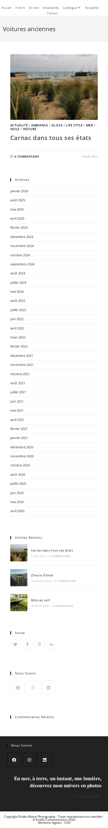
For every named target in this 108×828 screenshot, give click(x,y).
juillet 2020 (18, 483)
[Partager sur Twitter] (15, 645)
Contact (52, 13)
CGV (67, 822)
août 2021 (17, 383)
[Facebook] (18, 688)
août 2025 (17, 200)
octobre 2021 (20, 374)
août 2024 (17, 273)
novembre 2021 (22, 364)
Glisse (57, 125)
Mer (89, 125)
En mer (34, 8)
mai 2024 (17, 291)
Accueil (7, 8)
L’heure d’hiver (42, 575)
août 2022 (17, 300)
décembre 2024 (21, 236)
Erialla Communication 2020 (55, 819)
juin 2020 (17, 493)
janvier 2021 (19, 437)
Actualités (92, 8)
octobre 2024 (20, 255)
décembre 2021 (21, 355)
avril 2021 (17, 419)
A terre (20, 8)
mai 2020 (17, 502)
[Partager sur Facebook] (27, 645)
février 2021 (19, 428)
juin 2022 (17, 319)
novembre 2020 (22, 456)
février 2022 (19, 346)
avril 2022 (17, 328)
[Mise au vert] (18, 602)
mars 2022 (18, 337)
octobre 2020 (20, 465)
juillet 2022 (18, 310)
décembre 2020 (21, 447)
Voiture (30, 129)
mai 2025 (17, 209)
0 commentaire (27, 156)
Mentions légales (50, 822)
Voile (15, 129)
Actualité (19, 125)
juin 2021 (17, 401)
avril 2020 (17, 511)
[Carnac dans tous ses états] (18, 552)
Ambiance (39, 125)
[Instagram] (33, 688)
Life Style (74, 125)
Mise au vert (40, 600)
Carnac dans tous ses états (50, 137)
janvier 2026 (19, 191)
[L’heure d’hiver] (18, 577)
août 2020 (17, 474)
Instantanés (51, 8)
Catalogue (70, 8)
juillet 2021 (18, 392)
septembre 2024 (22, 264)
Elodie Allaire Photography (37, 816)
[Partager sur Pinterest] (39, 645)
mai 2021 (17, 410)
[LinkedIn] (49, 688)
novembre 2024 (22, 245)
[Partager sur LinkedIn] (51, 645)
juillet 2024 (18, 282)
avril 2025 (17, 218)
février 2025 (19, 227)
